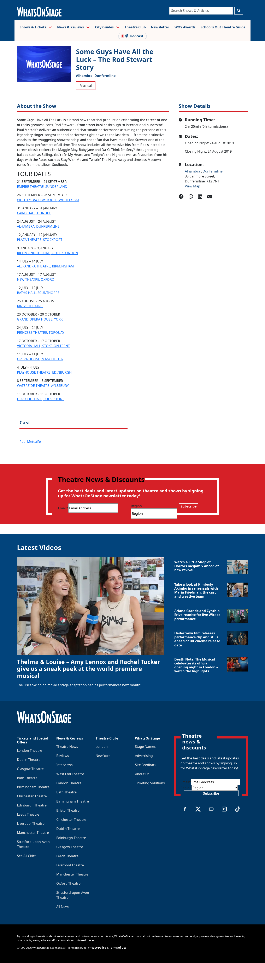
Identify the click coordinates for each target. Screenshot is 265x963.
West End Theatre (70, 774)
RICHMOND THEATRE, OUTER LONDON (47, 253)
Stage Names (145, 746)
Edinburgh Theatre (32, 805)
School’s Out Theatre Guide (223, 27)
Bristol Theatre (68, 810)
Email (63, 508)
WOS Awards (185, 27)
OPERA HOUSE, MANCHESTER (40, 359)
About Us (142, 774)
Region (136, 506)
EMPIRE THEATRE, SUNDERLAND (42, 186)
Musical (86, 85)
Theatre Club (135, 27)
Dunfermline (105, 75)
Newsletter (160, 27)
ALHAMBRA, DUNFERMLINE (38, 226)
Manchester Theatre (33, 832)
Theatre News (67, 746)
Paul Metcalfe (30, 441)
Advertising (144, 755)
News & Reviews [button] (71, 27)
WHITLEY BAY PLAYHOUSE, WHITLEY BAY (48, 200)
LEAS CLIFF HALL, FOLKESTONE (40, 399)
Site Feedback (146, 765)
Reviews (62, 755)
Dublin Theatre (28, 759)
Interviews (64, 765)
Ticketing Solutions (150, 783)
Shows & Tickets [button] (33, 27)
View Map (192, 186)
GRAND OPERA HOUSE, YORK (40, 319)
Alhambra (193, 171)
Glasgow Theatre (30, 768)
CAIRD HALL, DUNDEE (34, 213)
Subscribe (188, 506)
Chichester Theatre (32, 796)
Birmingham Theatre (33, 787)
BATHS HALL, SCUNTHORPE (38, 292)
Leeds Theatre (28, 814)
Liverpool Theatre (31, 823)
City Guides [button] (104, 27)
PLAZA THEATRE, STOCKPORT (39, 239)
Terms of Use (117, 948)
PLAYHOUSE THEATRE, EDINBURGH (44, 372)
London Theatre (29, 750)
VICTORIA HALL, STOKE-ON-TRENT (43, 346)
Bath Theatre (27, 778)
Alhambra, (85, 75)
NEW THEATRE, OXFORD (35, 279)
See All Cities (26, 856)
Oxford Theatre (68, 883)
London (102, 746)
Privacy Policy (97, 948)
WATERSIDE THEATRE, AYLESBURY (43, 385)
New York (103, 755)
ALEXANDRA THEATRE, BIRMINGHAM (45, 266)
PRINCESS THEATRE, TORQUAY (40, 332)
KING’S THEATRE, (30, 306)
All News (63, 906)
